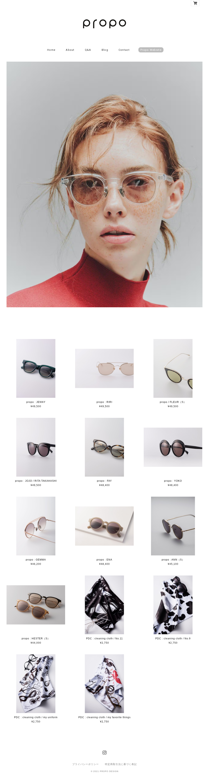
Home (51, 49)
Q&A (88, 49)
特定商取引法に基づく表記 (121, 764)
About (70, 49)
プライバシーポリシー (85, 764)
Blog (105, 49)
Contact (124, 49)
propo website (150, 49)
